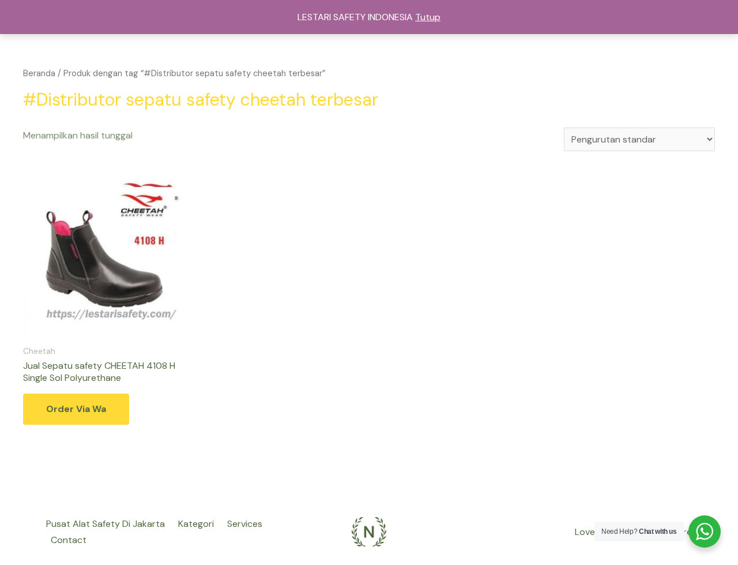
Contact (68, 540)
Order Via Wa (76, 409)
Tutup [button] (427, 17)
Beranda (39, 73)
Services (244, 524)
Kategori (196, 524)
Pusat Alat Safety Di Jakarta (105, 524)
